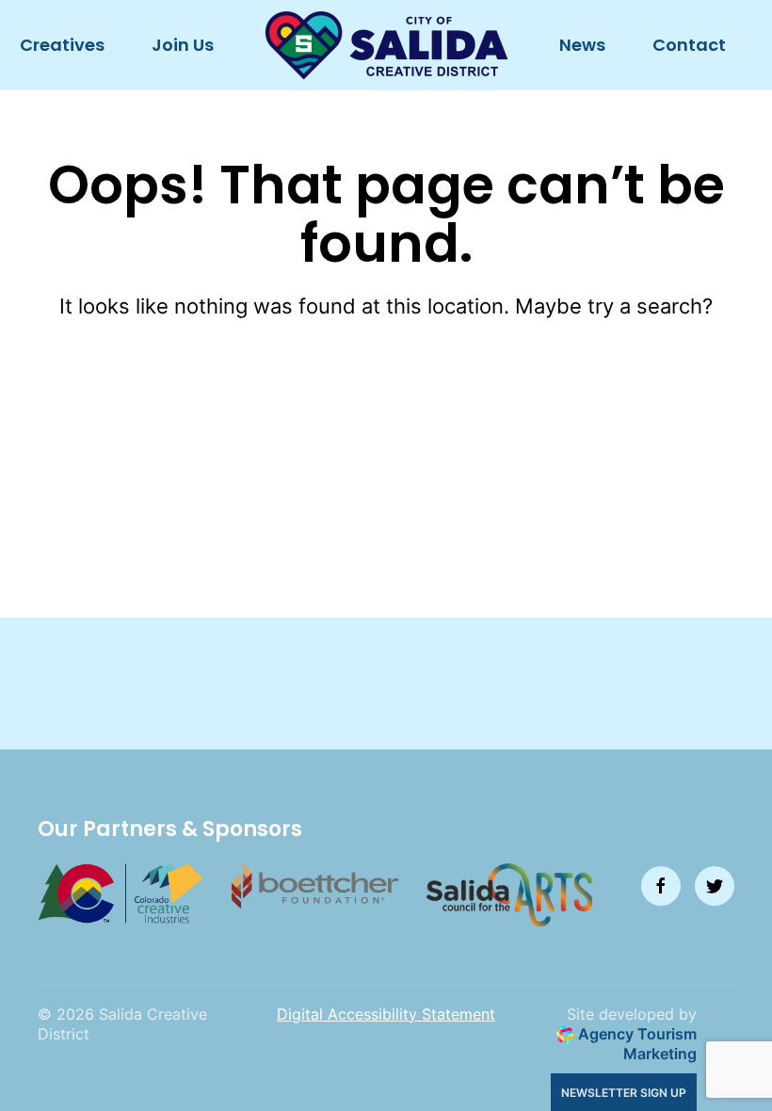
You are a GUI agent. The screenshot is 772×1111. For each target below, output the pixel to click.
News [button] (582, 44)
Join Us (183, 44)
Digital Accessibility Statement (386, 1014)
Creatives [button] (62, 44)
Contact (689, 44)
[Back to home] (386, 45)
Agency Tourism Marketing (635, 1044)
